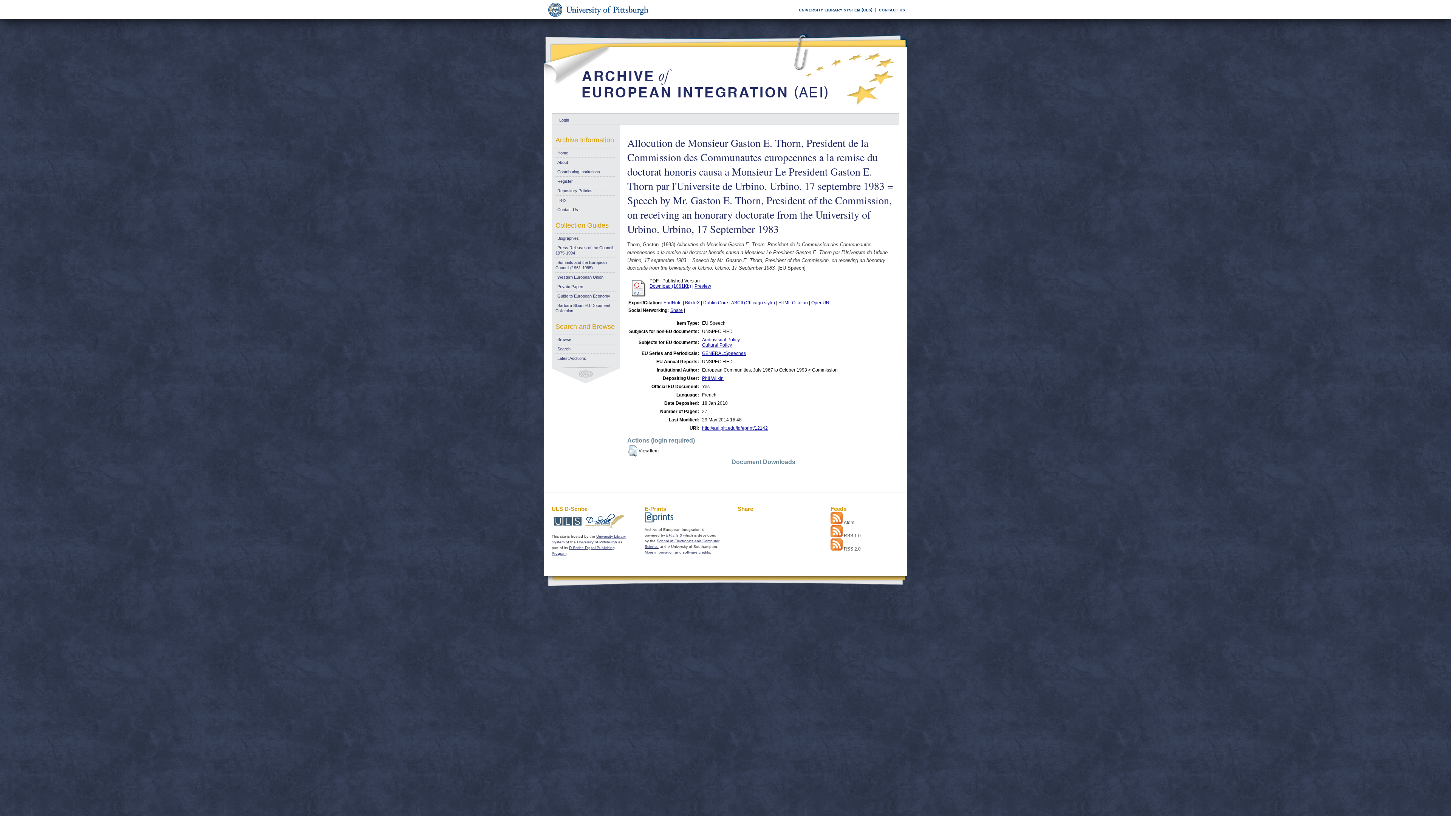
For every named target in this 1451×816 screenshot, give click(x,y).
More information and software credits (677, 552)
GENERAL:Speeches (724, 353)
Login (564, 120)
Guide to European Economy (583, 296)
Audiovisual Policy (721, 339)
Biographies (568, 238)
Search (564, 349)
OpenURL (821, 302)
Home (562, 153)
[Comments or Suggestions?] (890, 17)
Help (561, 200)
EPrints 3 (674, 535)
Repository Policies (574, 190)
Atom (849, 522)
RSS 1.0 (852, 535)
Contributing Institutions (578, 172)
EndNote (673, 302)
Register (565, 181)
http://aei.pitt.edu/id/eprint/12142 (735, 428)
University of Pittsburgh (597, 542)
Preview (703, 286)
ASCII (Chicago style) (753, 302)
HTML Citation (793, 302)
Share (676, 310)
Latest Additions (571, 358)
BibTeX (692, 302)
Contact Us (567, 209)
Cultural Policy (717, 345)
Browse (564, 339)
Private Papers (571, 286)
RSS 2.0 (852, 549)
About (562, 162)
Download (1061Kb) (670, 286)
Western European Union (580, 277)
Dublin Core (715, 302)
